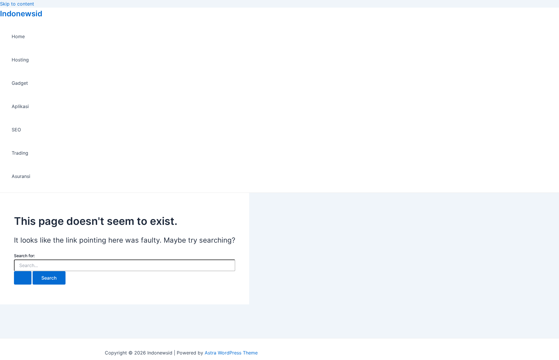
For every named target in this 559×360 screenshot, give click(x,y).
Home (18, 36)
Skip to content (17, 4)
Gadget (20, 83)
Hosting (20, 60)
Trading (20, 153)
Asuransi (21, 176)
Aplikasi (20, 106)
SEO (16, 130)
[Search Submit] (22, 278)
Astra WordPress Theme (231, 353)
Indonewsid (21, 13)
